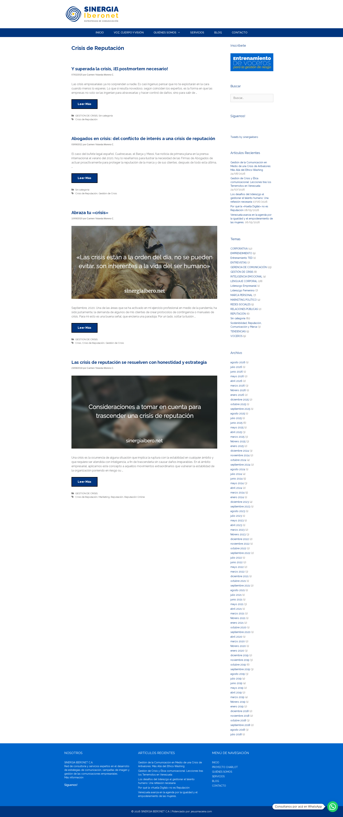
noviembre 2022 (240, 543)
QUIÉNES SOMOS (165, 32)
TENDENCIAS (238, 331)
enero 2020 (237, 650)
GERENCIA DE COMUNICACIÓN (248, 267)
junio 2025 (236, 422)
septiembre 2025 (240, 408)
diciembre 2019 (239, 655)
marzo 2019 (237, 697)
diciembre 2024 (239, 450)
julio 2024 (236, 474)
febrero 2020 (238, 646)
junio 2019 (236, 683)
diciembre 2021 (239, 576)
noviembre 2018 (239, 715)
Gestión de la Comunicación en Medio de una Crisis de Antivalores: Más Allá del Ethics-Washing (250, 166)
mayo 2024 (237, 483)
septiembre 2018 (240, 725)
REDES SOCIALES (240, 304)
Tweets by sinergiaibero (244, 137)
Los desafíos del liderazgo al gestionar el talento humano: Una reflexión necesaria (249, 198)
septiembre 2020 (240, 632)
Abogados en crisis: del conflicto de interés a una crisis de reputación (143, 138)
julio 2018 (236, 734)
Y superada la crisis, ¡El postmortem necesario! (119, 68)
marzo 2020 (237, 641)
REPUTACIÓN (238, 313)
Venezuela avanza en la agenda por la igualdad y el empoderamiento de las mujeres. (251, 218)
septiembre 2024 (240, 464)
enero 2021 (236, 622)
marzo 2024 (237, 492)
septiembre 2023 (240, 506)
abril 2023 (236, 525)
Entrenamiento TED (241, 257)
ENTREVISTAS (238, 262)
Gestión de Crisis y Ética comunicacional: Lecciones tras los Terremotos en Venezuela (250, 182)
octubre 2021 (238, 580)
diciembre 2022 (239, 539)
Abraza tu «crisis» (89, 212)
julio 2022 (236, 557)
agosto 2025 (237, 413)
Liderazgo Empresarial (243, 285)
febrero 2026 (238, 390)
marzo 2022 (237, 571)
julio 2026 (236, 367)
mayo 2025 (236, 427)
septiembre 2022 (240, 553)
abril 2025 (236, 432)
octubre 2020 (238, 627)
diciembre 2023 (239, 501)
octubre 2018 (238, 720)
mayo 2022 (237, 567)
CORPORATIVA (239, 248)
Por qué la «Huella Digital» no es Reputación (164, 787)
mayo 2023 (237, 520)
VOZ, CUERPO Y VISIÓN (129, 32)
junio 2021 (236, 599)
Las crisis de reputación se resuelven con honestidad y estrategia (139, 362)
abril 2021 (236, 608)
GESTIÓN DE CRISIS (86, 115)
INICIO (100, 32)
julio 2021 (236, 594)
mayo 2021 (236, 604)
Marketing (104, 496)
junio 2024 (236, 478)
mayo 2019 (236, 687)
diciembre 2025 (239, 399)
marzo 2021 (237, 613)
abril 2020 (236, 636)
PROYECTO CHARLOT (225, 767)
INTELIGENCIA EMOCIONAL (246, 276)
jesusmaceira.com (201, 811)
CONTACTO (239, 32)
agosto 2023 (237, 511)
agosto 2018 (237, 729)
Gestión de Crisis (108, 193)
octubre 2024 (238, 460)
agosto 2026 (237, 362)
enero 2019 (236, 706)
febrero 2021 (237, 618)
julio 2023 (236, 515)
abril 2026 (236, 381)
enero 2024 (237, 497)
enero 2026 (237, 394)
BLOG (218, 32)
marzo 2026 (237, 385)
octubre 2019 (238, 664)
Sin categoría (106, 115)
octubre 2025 (238, 404)
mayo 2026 (237, 376)
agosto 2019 (237, 673)
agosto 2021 (237, 590)
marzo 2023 (237, 529)
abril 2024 (236, 487)
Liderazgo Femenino (242, 290)
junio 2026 (236, 371)
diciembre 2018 (239, 711)
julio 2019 (236, 678)
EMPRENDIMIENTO (241, 253)
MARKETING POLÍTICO (243, 299)
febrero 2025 (237, 441)
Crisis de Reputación (86, 119)
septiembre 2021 (240, 585)
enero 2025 (237, 446)
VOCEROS (236, 336)
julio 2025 (236, 418)
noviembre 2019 (239, 660)
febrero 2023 (238, 534)
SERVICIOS (197, 32)
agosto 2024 (237, 469)
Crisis (78, 342)
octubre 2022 (238, 548)
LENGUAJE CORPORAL (243, 281)
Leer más (84, 104)
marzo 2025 (237, 436)
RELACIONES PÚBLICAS (244, 309)
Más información (73, 777)
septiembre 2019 (240, 669)
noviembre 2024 (240, 455)
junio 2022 (236, 562)
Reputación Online (134, 496)
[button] (332, 806)
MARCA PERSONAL (241, 295)
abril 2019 (236, 692)
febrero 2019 (237, 701)
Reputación (117, 496)
